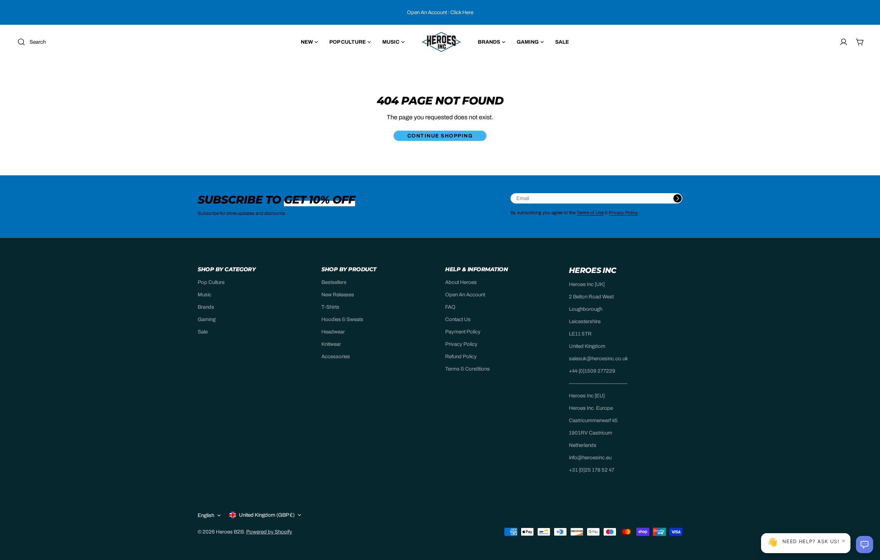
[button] (864, 544)
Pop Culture (211, 282)
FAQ (450, 307)
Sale (203, 331)
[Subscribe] (677, 198)
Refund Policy (461, 356)
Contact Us (458, 319)
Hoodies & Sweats (342, 319)
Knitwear (331, 344)
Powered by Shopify (269, 532)
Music (204, 294)
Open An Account (465, 294)
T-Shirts (330, 307)
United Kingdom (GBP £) (267, 515)
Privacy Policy (461, 344)
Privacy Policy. (623, 212)
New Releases (337, 294)
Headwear (333, 331)
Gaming (207, 319)
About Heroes (461, 282)
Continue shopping (440, 136)
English (206, 515)
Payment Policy (463, 331)
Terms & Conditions (467, 369)
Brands (206, 307)
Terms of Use (590, 212)
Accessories (335, 356)
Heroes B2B (230, 532)
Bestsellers (333, 282)
